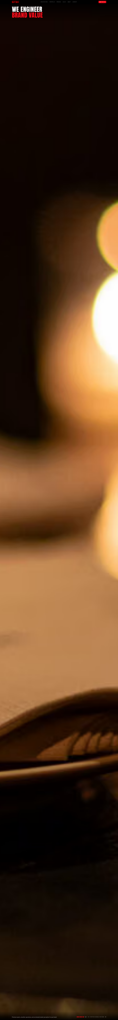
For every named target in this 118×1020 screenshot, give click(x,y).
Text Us (103, 1)
